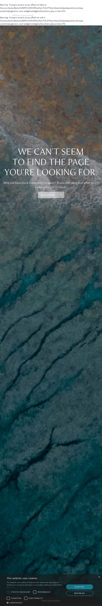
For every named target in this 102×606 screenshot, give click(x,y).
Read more (11, 587)
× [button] (99, 577)
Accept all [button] (80, 587)
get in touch (58, 187)
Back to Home (48, 194)
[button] (35, 602)
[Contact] (98, 6)
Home (4, 15)
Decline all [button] (79, 593)
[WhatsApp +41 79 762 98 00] (91, 6)
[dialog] (51, 590)
